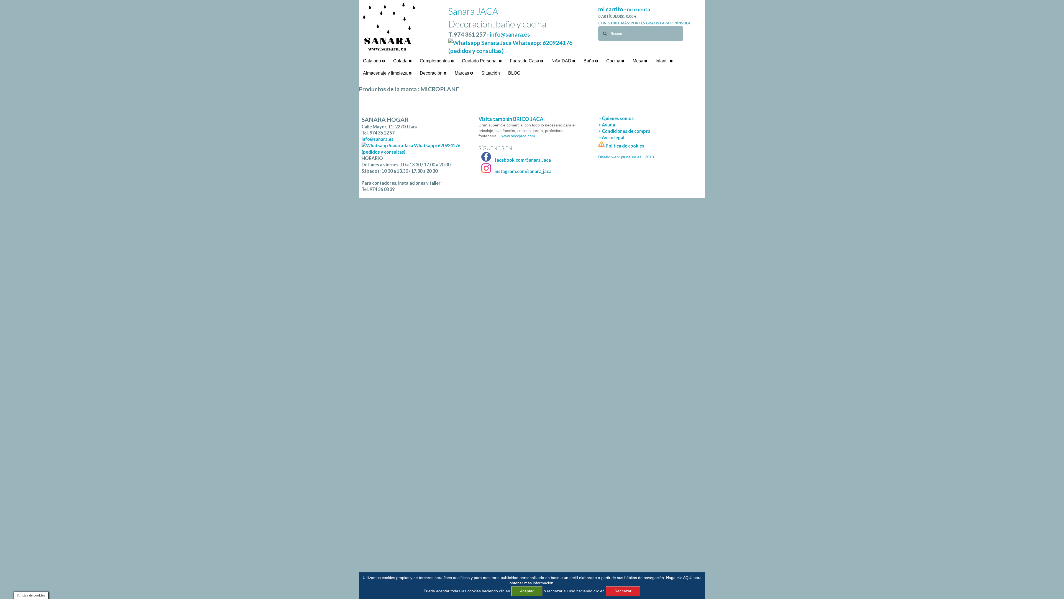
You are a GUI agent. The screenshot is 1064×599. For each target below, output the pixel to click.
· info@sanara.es (508, 34)
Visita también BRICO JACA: (511, 119)
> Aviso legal (611, 137)
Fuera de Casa (525, 61)
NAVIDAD (561, 61)
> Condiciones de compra (624, 131)
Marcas (462, 73)
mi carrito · (612, 9)
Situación (490, 73)
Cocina (613, 61)
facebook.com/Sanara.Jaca (522, 160)
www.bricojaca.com (517, 136)
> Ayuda (606, 124)
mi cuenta (638, 9)
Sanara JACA (473, 11)
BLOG (514, 73)
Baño (589, 61)
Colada (401, 61)
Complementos (435, 61)
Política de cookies (624, 145)
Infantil (663, 61)
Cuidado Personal (480, 61)
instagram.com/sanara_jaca (522, 171)
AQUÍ (687, 577)
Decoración (432, 73)
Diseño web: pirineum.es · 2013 (626, 157)
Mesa (638, 61)
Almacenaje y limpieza (386, 73)
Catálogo (372, 61)
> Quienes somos (616, 118)
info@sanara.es (377, 139)
